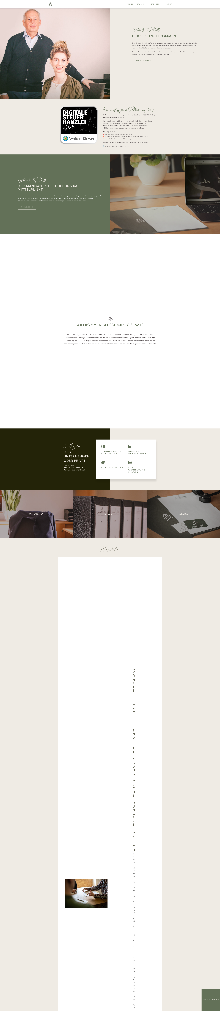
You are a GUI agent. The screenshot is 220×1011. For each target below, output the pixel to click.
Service (159, 4)
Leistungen (140, 4)
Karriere (150, 4)
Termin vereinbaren (27, 207)
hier (127, 146)
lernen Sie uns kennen (142, 60)
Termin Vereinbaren (211, 1000)
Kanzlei (129, 4)
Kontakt (168, 4)
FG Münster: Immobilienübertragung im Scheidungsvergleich (134, 757)
